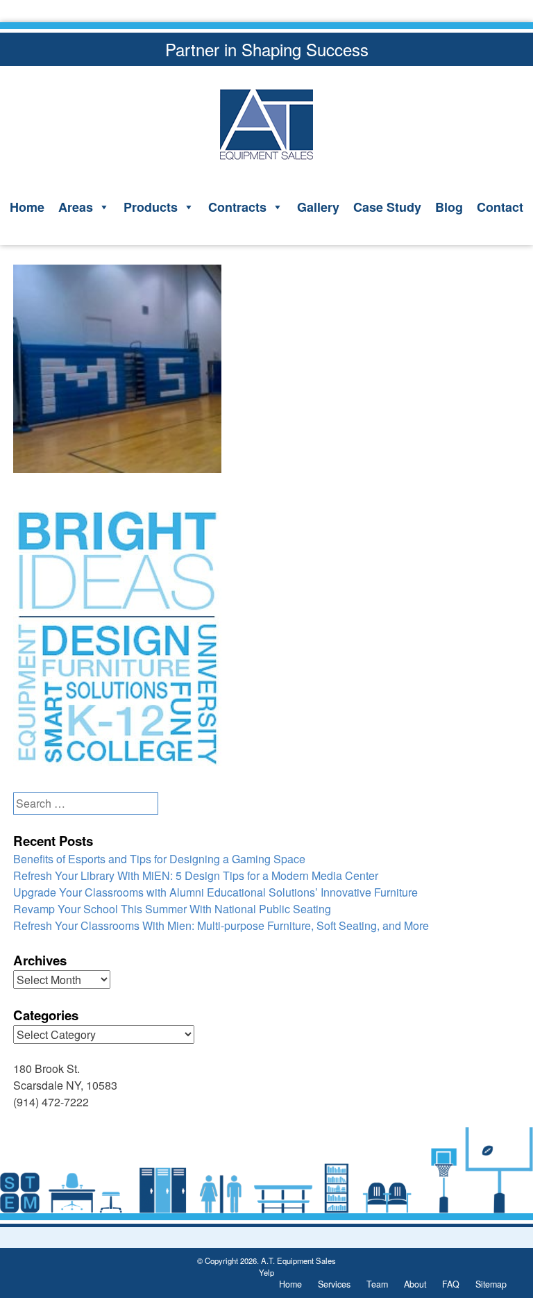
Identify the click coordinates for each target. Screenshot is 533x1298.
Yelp (266, 1272)
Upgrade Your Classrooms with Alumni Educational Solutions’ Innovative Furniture (215, 892)
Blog (449, 207)
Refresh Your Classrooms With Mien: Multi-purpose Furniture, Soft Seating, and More (221, 925)
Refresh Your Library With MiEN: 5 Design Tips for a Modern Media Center (195, 875)
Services (334, 1284)
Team (377, 1284)
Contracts (237, 207)
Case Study (387, 207)
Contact (500, 207)
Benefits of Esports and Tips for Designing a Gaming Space (159, 859)
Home (27, 207)
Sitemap (491, 1284)
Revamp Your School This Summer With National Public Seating (172, 909)
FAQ (450, 1284)
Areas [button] (75, 207)
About (415, 1284)
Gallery (318, 207)
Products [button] (151, 207)
